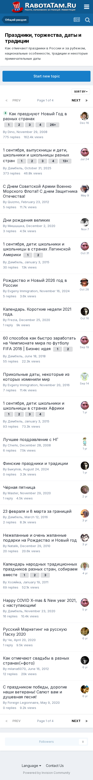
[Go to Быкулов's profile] (85, 311)
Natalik (13, 546)
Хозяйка (14, 582)
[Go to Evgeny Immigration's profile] (84, 282)
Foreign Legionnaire (23, 702)
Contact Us (55, 765)
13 (65, 161)
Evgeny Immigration (23, 291)
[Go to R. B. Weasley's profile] (84, 116)
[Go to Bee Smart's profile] (85, 660)
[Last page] (86, 100)
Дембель (15, 168)
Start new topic (46, 76)
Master (13, 493)
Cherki (13, 445)
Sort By (80, 91)
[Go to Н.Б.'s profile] (85, 188)
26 (52, 125)
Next (76, 100)
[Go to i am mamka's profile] (85, 537)
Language (30, 765)
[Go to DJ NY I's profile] (85, 489)
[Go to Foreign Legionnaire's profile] (85, 689)
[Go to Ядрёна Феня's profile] (84, 376)
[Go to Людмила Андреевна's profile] (85, 513)
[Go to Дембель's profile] (85, 152)
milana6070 (17, 669)
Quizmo (13, 202)
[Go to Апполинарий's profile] (85, 442)
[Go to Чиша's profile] (85, 631)
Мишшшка (16, 226)
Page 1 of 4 (46, 100)
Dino (11, 132)
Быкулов (14, 469)
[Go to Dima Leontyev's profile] (85, 566)
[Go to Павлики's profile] (85, 222)
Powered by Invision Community (46, 773)
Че (10, 640)
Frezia (12, 320)
